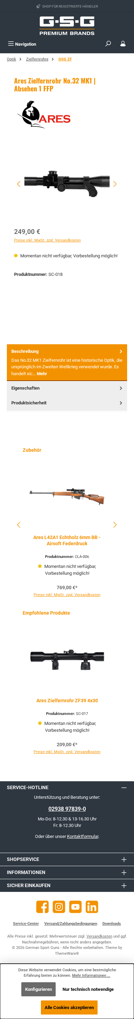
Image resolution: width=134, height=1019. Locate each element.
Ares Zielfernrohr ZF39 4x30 (67, 701)
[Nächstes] (115, 184)
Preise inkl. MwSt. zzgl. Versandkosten (47, 240)
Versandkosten (99, 936)
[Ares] (67, 114)
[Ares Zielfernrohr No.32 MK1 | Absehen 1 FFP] (67, 184)
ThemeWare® (67, 953)
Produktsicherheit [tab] (28, 402)
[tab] (67, 362)
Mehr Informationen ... (91, 975)
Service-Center (26, 923)
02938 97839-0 (67, 809)
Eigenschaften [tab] (25, 388)
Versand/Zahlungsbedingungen (70, 923)
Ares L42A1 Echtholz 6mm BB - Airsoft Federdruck (67, 541)
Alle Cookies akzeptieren (69, 1007)
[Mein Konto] (123, 44)
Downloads (111, 923)
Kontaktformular (82, 836)
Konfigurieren (38, 989)
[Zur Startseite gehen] (67, 25)
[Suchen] (108, 44)
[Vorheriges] (19, 184)
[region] (67, 184)
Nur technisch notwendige (88, 989)
